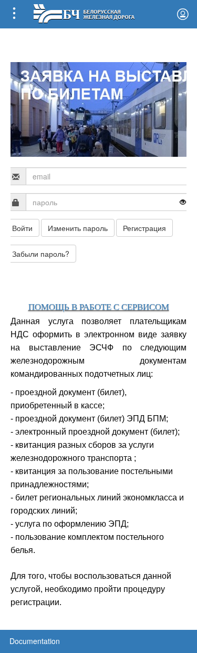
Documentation (34, 641)
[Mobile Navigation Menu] (14, 14)
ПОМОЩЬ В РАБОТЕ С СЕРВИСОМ (98, 307)
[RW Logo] (83, 12)
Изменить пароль (78, 228)
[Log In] (183, 14)
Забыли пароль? (40, 253)
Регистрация (144, 228)
